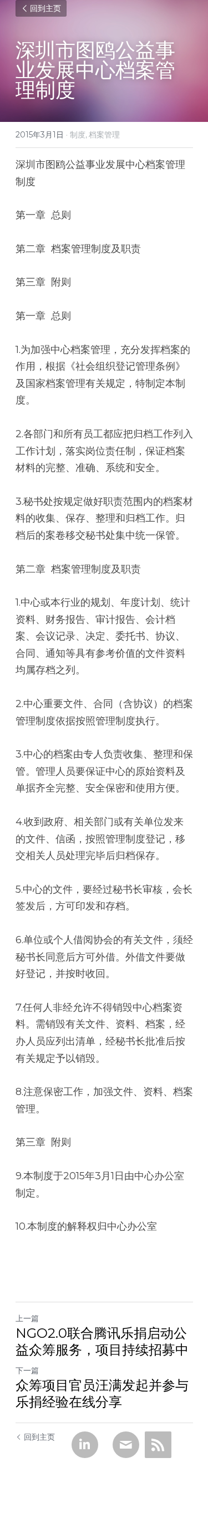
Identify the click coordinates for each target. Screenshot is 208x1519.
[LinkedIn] (85, 1444)
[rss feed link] (158, 1444)
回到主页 (45, 8)
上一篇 (27, 1318)
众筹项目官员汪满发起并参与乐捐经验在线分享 (102, 1393)
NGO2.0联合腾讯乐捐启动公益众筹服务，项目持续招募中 (102, 1341)
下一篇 (27, 1370)
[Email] (126, 1444)
